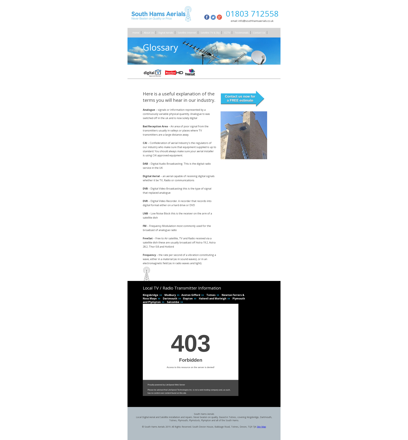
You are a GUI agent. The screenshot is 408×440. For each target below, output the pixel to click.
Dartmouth (170, 298)
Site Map (261, 426)
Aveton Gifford (190, 295)
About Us (149, 32)
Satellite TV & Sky (210, 32)
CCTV (227, 32)
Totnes (210, 295)
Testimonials (242, 32)
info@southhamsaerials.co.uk (255, 21)
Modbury (170, 295)
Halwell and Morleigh (212, 298)
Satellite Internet (187, 32)
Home (135, 32)
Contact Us (259, 32)
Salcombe (173, 302)
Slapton (188, 298)
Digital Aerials (165, 32)
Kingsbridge (150, 295)
